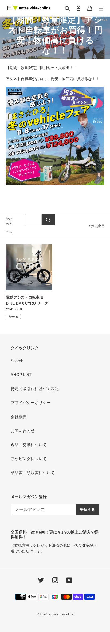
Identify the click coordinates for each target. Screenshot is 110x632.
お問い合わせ (23, 430)
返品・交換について (29, 444)
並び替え (9, 221)
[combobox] (33, 219)
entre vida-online (61, 614)
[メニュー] (101, 8)
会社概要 (19, 416)
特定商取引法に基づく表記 (35, 388)
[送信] (48, 219)
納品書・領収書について (33, 472)
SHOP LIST (21, 374)
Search (17, 360)
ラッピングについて (29, 458)
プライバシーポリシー (31, 402)
